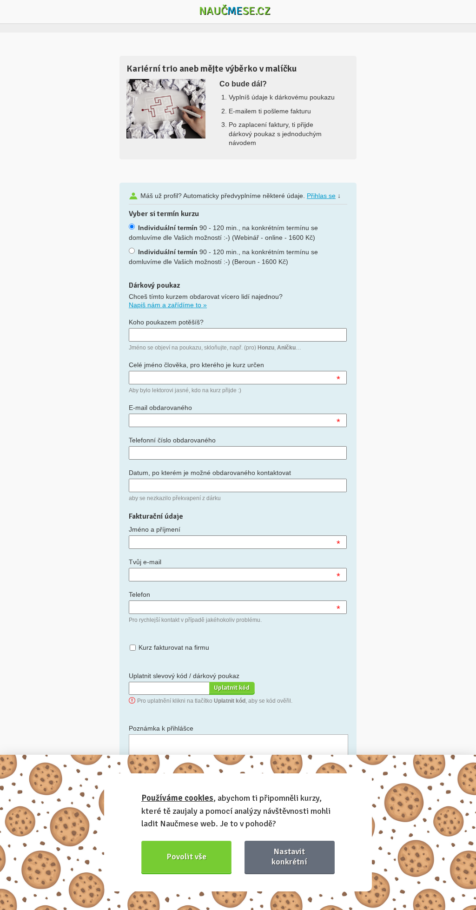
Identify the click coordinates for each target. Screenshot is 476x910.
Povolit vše (186, 856)
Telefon (139, 594)
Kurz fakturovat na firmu (174, 647)
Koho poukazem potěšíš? (166, 322)
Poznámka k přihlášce (161, 728)
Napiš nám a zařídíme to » (168, 305)
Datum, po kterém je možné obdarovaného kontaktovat (210, 472)
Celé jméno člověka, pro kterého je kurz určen (196, 365)
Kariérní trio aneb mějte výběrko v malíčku (211, 68)
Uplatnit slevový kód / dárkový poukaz (184, 675)
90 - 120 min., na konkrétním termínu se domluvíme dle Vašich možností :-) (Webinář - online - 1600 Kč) (223, 232)
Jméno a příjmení (154, 529)
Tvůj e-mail (145, 562)
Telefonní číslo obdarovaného (172, 440)
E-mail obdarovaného (160, 407)
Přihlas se (321, 195)
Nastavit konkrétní (289, 856)
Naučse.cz (235, 11)
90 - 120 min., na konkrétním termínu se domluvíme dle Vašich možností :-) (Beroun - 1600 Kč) (223, 256)
